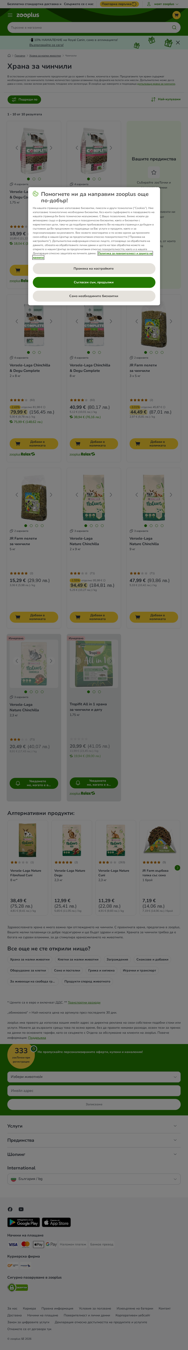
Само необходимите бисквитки (94, 296)
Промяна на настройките (94, 268)
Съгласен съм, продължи (94, 282)
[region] (94, 246)
